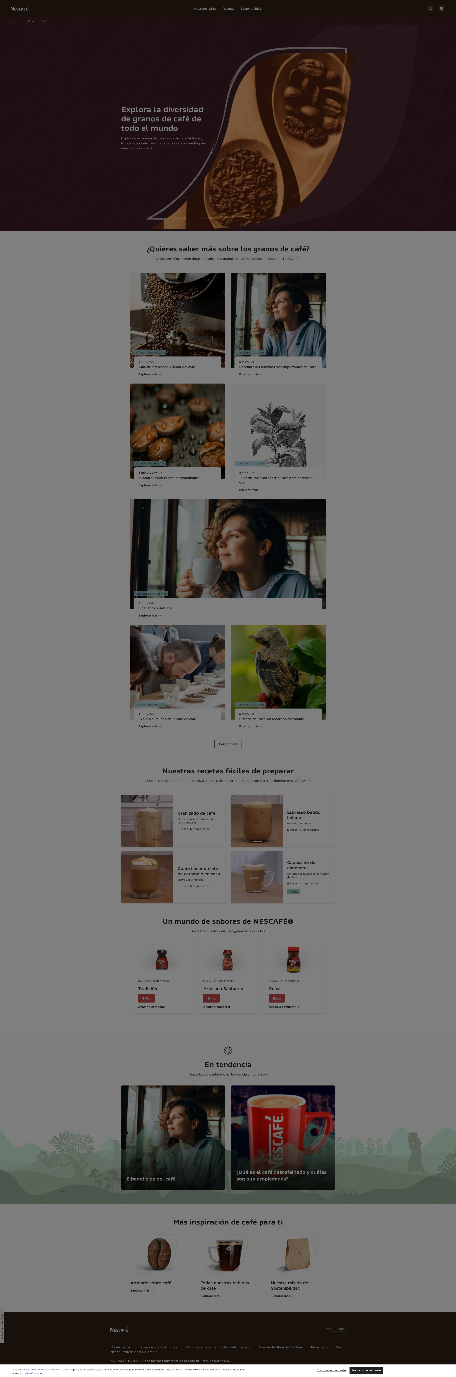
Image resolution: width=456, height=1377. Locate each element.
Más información (34, 1373)
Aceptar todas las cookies (366, 1370)
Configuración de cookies (331, 1370)
